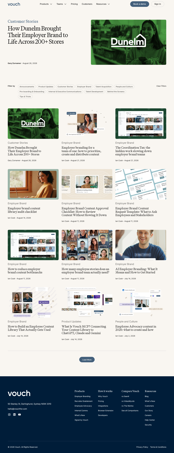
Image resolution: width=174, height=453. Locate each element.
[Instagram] (9, 414)
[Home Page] (14, 4)
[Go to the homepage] (19, 393)
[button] (46, 4)
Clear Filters (161, 86)
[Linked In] (14, 414)
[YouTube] (19, 414)
